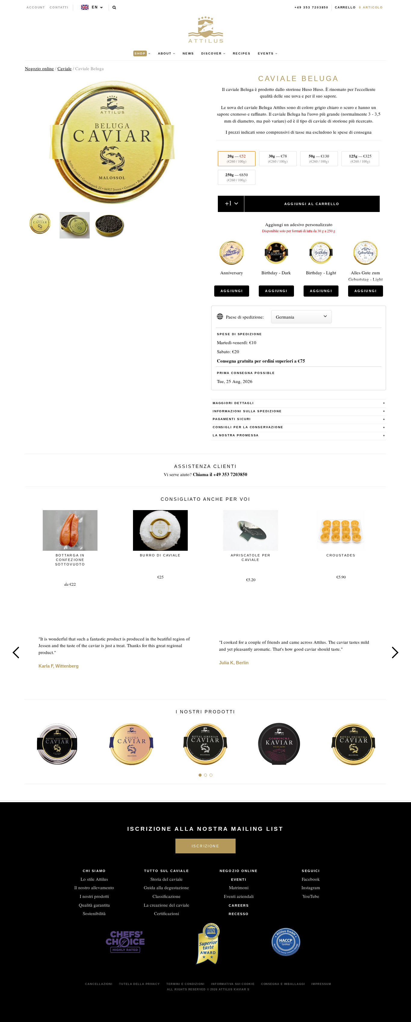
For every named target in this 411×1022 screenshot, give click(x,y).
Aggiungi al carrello (311, 204)
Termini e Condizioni (185, 984)
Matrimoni (239, 887)
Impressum (321, 984)
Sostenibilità (94, 913)
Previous (16, 653)
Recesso (239, 914)
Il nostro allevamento (94, 887)
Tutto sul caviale (166, 871)
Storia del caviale (166, 879)
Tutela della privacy (139, 984)
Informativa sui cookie (233, 984)
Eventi (239, 879)
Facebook (311, 879)
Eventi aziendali (239, 896)
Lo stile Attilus (94, 879)
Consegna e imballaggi (283, 984)
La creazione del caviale (166, 905)
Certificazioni (166, 913)
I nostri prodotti (94, 896)
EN (95, 7)
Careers (239, 905)
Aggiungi (232, 291)
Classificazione (167, 896)
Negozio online (39, 68)
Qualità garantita (94, 905)
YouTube (310, 896)
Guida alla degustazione (166, 887)
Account (35, 7)
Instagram (310, 887)
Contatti (59, 7)
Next (395, 653)
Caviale (64, 68)
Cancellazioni (99, 984)
